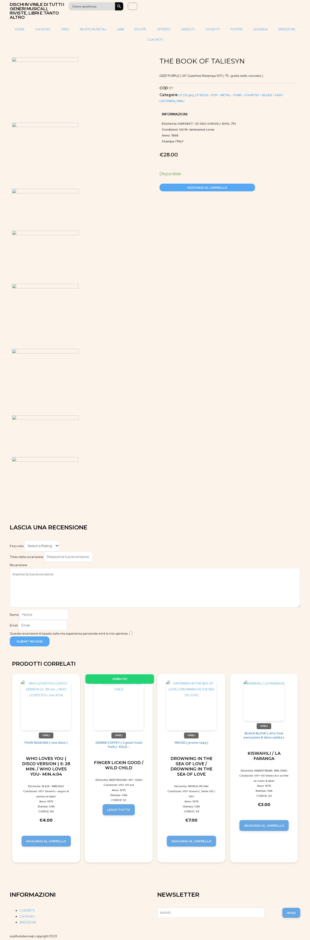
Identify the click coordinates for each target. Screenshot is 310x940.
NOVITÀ (140, 29)
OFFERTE (163, 29)
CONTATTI (155, 40)
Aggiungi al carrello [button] (46, 841)
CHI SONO (43, 29)
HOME (20, 29)
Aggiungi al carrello (207, 187)
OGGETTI (212, 29)
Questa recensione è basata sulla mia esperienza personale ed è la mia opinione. (69, 633)
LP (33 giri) (186, 95)
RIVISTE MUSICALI (93, 29)
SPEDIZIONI (286, 29)
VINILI (65, 29)
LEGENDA (260, 29)
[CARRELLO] (132, 6)
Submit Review (30, 641)
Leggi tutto (118, 810)
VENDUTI (188, 29)
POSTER (236, 29)
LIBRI (120, 29)
